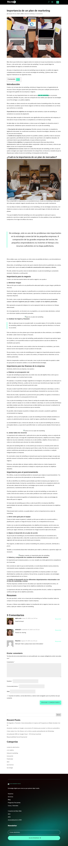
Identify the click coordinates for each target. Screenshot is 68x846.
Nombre (9, 681)
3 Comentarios (39, 13)
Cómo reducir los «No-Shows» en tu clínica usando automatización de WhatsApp (30, 731)
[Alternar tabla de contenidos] (18, 79)
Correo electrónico (13, 686)
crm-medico (10, 750)
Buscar (58, 714)
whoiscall (18, 629)
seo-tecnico (10, 764)
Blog (9, 799)
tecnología (10, 767)
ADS (9, 817)
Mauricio (17, 640)
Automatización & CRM (15, 820)
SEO (8, 762)
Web (8, 691)
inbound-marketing (29, 13)
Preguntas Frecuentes (14, 802)
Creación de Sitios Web (14, 811)
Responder (58, 619)
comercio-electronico (13, 747)
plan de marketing (43, 95)
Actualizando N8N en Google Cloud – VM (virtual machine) (24, 734)
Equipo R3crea (12, 13)
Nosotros (10, 793)
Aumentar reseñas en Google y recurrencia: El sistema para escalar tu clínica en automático (33, 728)
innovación (10, 756)
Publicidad (10, 759)
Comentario (11, 662)
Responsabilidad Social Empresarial (17, 737)
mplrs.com (18, 618)
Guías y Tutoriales (13, 805)
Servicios (10, 796)
